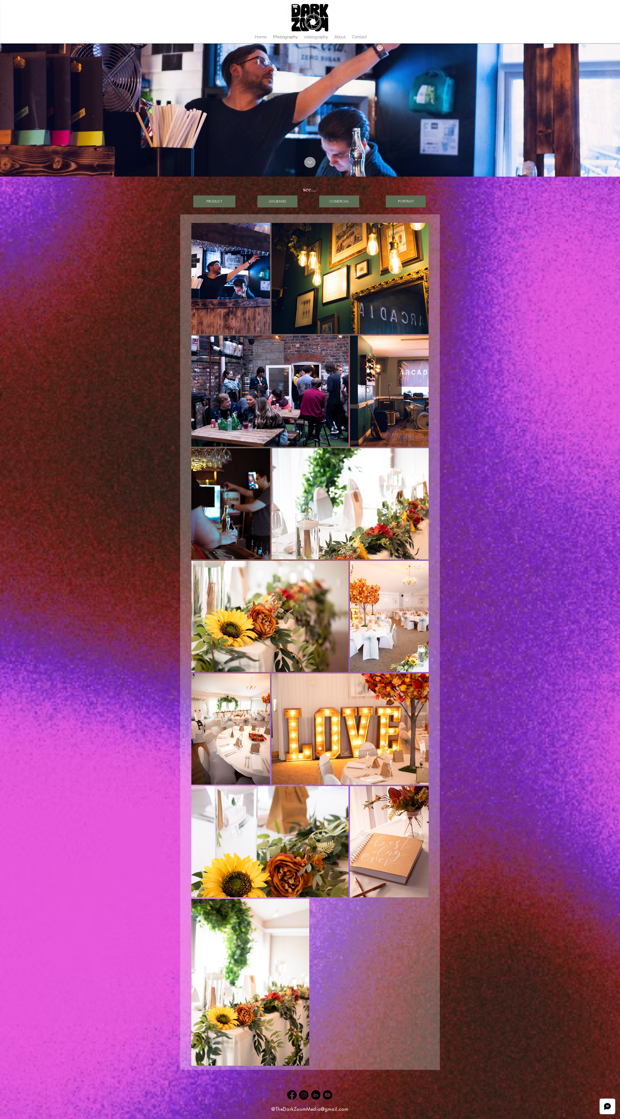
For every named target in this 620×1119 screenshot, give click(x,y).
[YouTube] (327, 1095)
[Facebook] (292, 1095)
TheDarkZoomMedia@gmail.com (311, 1109)
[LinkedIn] (315, 1095)
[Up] (310, 162)
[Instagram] (304, 1095)
